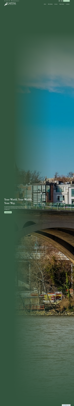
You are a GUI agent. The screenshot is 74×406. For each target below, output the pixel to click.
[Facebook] (62, 1)
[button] (45, 4)
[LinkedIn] (59, 1)
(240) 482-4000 (7, 0)
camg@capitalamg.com (15, 0)
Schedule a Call (66, 0)
